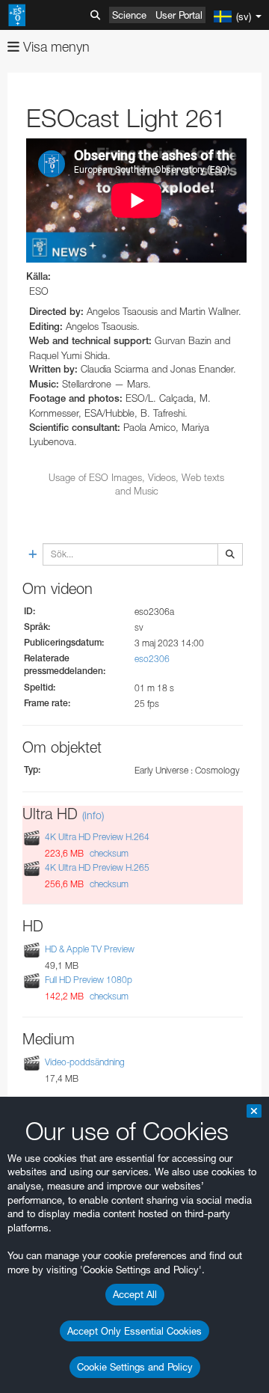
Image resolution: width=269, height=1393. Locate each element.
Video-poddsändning (85, 1062)
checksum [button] (108, 853)
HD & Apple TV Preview (89, 949)
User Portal (178, 15)
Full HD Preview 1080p (88, 979)
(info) (93, 815)
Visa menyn (54, 47)
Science (129, 15)
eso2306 (152, 658)
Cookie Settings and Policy (135, 1367)
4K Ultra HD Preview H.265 (97, 867)
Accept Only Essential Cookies (134, 1331)
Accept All (135, 1294)
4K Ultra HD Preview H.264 (97, 836)
